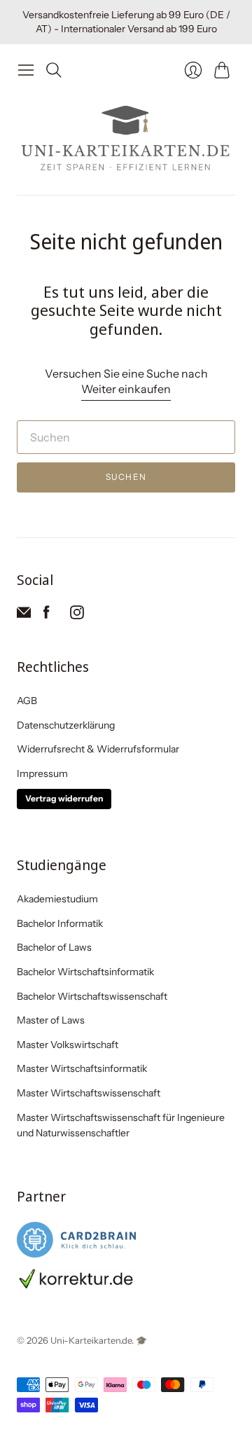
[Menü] (26, 70)
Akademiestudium (57, 899)
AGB (27, 700)
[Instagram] (77, 615)
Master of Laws (51, 1020)
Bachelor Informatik (60, 923)
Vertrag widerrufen (64, 798)
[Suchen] (54, 70)
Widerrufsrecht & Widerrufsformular (98, 749)
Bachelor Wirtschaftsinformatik (85, 971)
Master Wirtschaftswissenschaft (88, 1093)
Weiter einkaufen (126, 389)
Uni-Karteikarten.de (91, 1340)
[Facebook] (46, 615)
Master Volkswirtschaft (67, 1044)
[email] (24, 615)
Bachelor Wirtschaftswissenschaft (92, 996)
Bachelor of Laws (54, 947)
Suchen (126, 476)
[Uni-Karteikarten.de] (126, 139)
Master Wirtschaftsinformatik (82, 1068)
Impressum (42, 773)
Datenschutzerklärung (66, 725)
